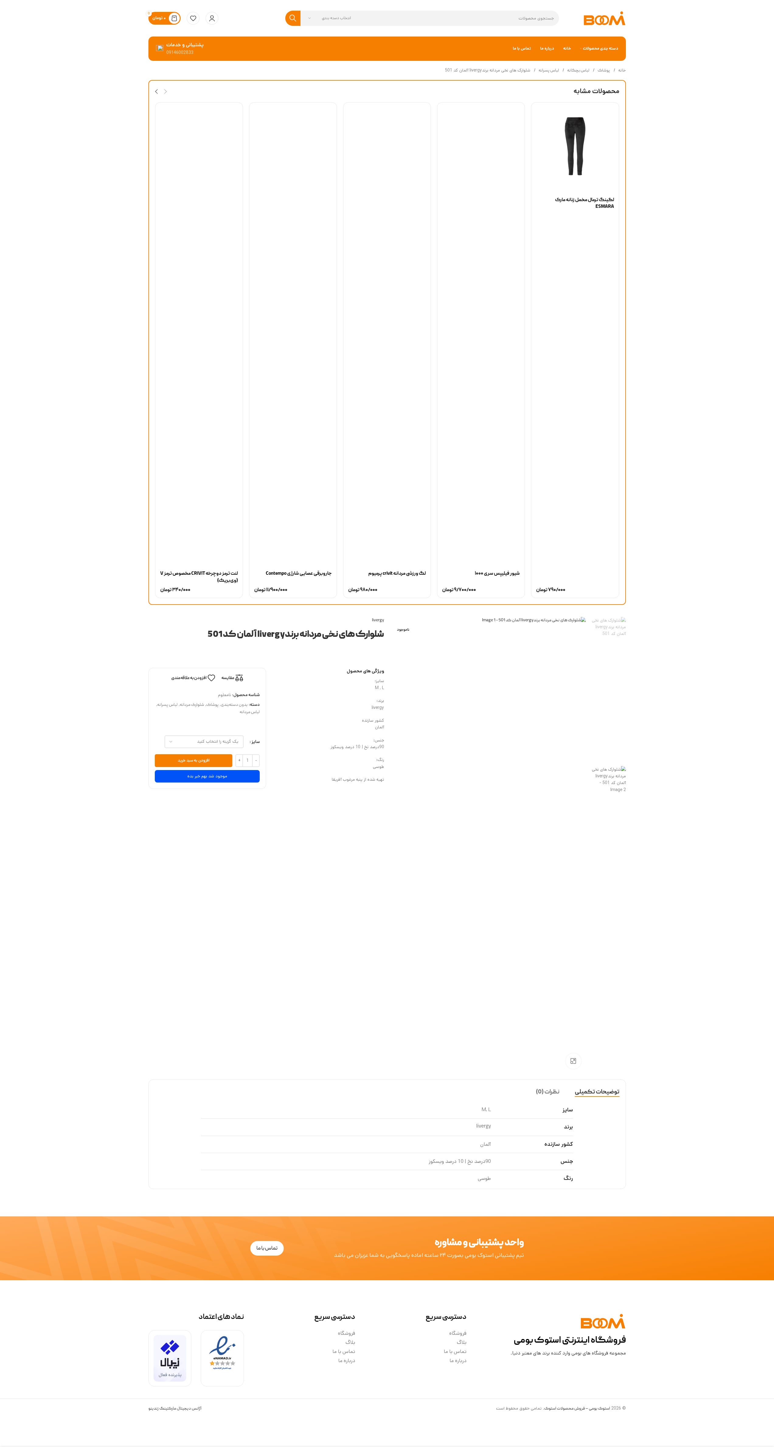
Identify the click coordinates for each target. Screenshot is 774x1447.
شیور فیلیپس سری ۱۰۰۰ (497, 573)
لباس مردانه (250, 712)
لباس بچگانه (578, 71)
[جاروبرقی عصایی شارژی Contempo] (293, 333)
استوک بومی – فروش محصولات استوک (577, 1409)
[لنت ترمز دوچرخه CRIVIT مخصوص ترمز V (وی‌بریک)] (199, 333)
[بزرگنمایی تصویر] (573, 1061)
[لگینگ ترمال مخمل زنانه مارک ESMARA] (575, 146)
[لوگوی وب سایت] (604, 19)
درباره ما (458, 1361)
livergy (378, 620)
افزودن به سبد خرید (194, 760)
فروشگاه (458, 1333)
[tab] (597, 1092)
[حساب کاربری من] (212, 18)
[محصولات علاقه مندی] (193, 18)
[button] (165, 91)
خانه (622, 71)
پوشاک (603, 71)
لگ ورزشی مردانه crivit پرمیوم (397, 573)
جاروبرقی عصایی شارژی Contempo (299, 573)
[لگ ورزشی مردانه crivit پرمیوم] (387, 333)
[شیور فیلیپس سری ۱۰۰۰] (481, 333)
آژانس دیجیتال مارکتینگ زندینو (174, 1409)
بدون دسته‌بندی (234, 705)
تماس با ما (455, 1351)
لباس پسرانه (548, 71)
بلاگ (462, 1342)
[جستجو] (292, 18)
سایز (256, 742)
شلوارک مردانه (192, 705)
